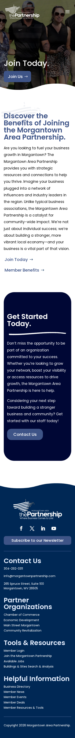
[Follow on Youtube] (53, 528)
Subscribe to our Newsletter (37, 540)
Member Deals (14, 702)
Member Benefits (22, 270)
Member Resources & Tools (24, 708)
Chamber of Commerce (22, 615)
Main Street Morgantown (22, 625)
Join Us (15, 76)
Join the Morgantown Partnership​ (28, 656)
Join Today (16, 259)
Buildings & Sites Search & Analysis (29, 666)
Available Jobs (14, 661)
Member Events (15, 697)
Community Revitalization (22, 630)
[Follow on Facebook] (21, 528)
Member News (14, 692)
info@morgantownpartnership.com (29, 576)
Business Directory (17, 687)
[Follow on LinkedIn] (43, 528)
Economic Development (21, 620)
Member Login (14, 651)
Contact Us (25, 434)
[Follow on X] (32, 528)
